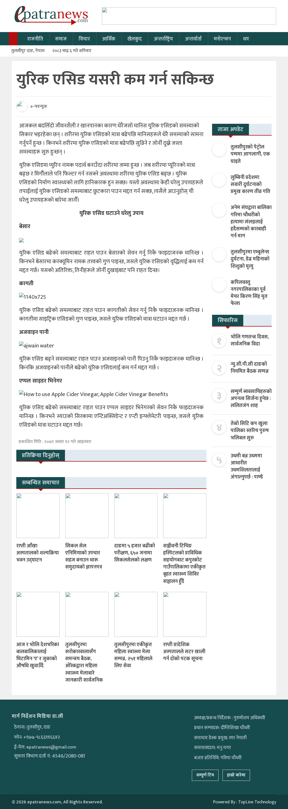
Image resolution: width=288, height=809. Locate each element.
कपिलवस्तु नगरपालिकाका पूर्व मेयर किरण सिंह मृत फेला (249, 293)
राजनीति (35, 39)
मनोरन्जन (222, 39)
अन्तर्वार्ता (193, 39)
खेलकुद (134, 39)
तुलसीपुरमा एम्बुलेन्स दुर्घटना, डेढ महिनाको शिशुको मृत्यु (250, 259)
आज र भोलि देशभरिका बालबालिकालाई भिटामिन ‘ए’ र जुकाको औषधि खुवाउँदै (37, 655)
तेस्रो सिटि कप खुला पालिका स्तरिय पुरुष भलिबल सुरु (250, 430)
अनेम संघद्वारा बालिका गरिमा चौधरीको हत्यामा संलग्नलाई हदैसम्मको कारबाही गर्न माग (251, 221)
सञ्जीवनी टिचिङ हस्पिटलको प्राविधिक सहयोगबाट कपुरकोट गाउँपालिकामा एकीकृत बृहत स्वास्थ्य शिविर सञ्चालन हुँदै (184, 564)
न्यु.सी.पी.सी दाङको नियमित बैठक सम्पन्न (250, 368)
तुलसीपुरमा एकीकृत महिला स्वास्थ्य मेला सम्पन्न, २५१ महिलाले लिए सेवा (133, 655)
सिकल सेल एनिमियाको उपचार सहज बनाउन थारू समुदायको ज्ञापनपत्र (83, 557)
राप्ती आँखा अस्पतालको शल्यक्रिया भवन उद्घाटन (37, 553)
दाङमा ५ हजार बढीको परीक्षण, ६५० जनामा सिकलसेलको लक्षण (134, 553)
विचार (84, 39)
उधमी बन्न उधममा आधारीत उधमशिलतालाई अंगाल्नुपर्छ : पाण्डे (247, 467)
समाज (61, 39)
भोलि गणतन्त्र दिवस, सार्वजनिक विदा (250, 340)
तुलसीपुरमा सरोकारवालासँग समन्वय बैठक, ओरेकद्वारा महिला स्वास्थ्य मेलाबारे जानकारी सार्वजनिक (84, 662)
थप (246, 39)
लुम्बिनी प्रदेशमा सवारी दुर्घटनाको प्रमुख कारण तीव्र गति (250, 184)
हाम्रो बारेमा (236, 775)
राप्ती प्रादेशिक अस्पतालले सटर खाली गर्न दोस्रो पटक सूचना (184, 652)
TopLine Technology (257, 802)
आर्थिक (108, 39)
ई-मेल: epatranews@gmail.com (45, 747)
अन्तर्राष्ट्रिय (163, 39)
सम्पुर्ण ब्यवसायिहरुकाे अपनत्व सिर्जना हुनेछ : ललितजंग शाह (251, 398)
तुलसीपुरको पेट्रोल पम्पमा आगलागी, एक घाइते (250, 154)
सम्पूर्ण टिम (205, 775)
